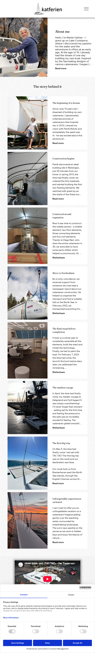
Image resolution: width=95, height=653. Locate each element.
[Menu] (86, 8)
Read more (58, 143)
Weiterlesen (58, 257)
